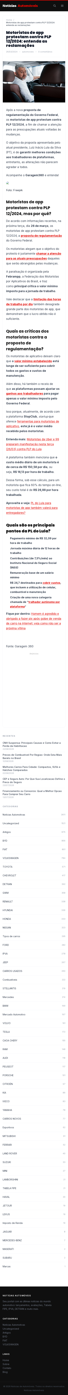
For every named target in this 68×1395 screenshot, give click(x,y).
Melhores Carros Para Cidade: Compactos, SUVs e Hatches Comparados (31, 768)
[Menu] (62, 6)
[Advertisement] (34, 689)
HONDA (34, 918)
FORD (34, 945)
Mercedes (34, 997)
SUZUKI (34, 1162)
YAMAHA (34, 1110)
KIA (34, 1092)
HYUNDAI (34, 910)
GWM (34, 892)
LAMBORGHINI (34, 1179)
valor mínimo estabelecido (33, 361)
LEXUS (34, 1214)
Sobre (6, 1364)
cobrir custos (51, 582)
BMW (34, 1005)
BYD (34, 840)
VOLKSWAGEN (34, 858)
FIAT (34, 849)
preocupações (36, 258)
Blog (5, 1372)
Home (9, 20)
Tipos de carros (34, 936)
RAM (34, 1049)
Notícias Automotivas (34, 814)
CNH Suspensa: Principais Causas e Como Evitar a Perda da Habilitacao (32, 744)
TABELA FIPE (34, 1188)
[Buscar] (54, 6)
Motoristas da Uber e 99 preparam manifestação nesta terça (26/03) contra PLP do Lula (32, 444)
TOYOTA (34, 866)
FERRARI (34, 1144)
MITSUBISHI (34, 1136)
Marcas (34, 1266)
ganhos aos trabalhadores (24, 393)
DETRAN (34, 884)
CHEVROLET (34, 875)
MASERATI (34, 1249)
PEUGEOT (34, 1066)
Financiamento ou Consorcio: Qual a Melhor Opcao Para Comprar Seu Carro (32, 793)
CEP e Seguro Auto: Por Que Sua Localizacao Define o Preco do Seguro (34, 780)
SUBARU (34, 1257)
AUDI (34, 1057)
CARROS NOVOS (34, 1118)
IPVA (34, 953)
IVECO (34, 1101)
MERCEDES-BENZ (34, 1240)
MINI (34, 1170)
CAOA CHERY (34, 1040)
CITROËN (34, 1084)
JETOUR (34, 1205)
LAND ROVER (34, 1153)
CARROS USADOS (34, 971)
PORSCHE (34, 1075)
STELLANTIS (34, 988)
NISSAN (34, 927)
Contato (7, 1368)
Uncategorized (34, 823)
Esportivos (34, 1127)
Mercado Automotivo (34, 1014)
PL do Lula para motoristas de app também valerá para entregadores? (32, 508)
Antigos (34, 832)
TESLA (34, 1031)
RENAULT (34, 901)
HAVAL (34, 1197)
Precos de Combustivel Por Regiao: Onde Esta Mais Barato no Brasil (32, 756)
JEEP (34, 962)
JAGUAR (34, 1231)
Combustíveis (34, 979)
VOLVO (34, 1023)
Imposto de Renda (34, 1223)
